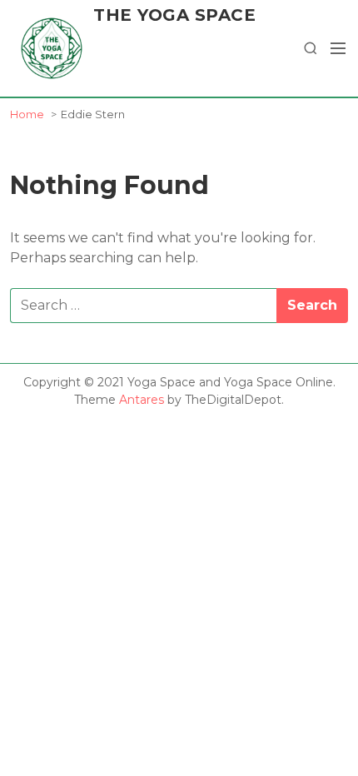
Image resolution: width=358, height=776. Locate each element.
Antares (141, 399)
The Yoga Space (174, 15)
